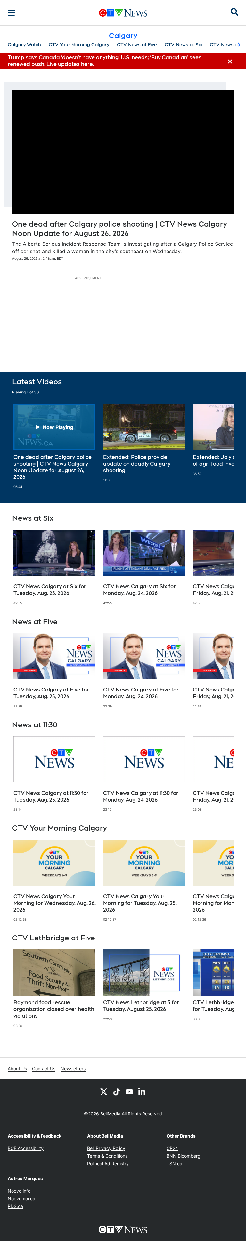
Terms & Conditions (107, 1156)
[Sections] (11, 12)
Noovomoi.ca (21, 1198)
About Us (17, 1068)
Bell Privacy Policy (106, 1148)
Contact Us (43, 1068)
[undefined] (54, 446)
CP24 (172, 1148)
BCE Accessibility (26, 1148)
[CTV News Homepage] (123, 13)
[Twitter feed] (104, 1091)
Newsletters (73, 1068)
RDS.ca (15, 1206)
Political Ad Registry (108, 1163)
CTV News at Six (183, 44)
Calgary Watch (24, 44)
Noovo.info (19, 1191)
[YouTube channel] (129, 1091)
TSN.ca (174, 1163)
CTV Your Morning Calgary (79, 44)
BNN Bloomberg (184, 1156)
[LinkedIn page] (142, 1091)
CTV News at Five (137, 44)
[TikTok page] (116, 1091)
